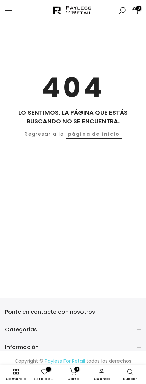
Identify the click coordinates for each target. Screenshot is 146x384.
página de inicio (94, 134)
